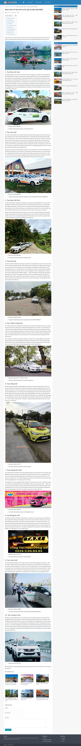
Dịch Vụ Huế (47, 2)
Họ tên (6, 707)
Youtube (63, 739)
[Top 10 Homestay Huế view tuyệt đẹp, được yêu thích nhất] (58, 101)
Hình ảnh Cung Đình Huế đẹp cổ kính (69, 28)
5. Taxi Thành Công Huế (11, 25)
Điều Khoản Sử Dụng (47, 739)
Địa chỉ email (7, 712)
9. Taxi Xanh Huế (9, 32)
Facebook (63, 738)
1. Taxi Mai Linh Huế (10, 18)
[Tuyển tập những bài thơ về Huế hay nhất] (58, 67)
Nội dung (7, 717)
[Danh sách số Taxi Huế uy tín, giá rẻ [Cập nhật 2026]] (58, 53)
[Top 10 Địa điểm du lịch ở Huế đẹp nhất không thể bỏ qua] (58, 80)
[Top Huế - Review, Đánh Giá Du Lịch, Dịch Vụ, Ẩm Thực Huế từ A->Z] (11, 2)
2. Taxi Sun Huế (9, 20)
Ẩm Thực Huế (39, 2)
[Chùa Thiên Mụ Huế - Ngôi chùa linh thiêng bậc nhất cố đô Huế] (58, 23)
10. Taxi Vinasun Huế (10, 34)
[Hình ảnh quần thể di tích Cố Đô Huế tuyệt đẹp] (58, 47)
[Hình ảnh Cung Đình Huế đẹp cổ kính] (58, 30)
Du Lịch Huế (29, 2)
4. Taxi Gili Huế (9, 23)
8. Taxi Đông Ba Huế (10, 30)
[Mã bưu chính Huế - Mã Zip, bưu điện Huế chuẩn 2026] (58, 10)
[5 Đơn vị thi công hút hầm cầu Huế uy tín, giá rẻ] (58, 37)
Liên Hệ (44, 738)
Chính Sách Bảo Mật (47, 741)
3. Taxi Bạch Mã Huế (10, 21)
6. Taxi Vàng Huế (9, 27)
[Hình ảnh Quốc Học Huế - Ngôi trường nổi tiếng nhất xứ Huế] (58, 17)
